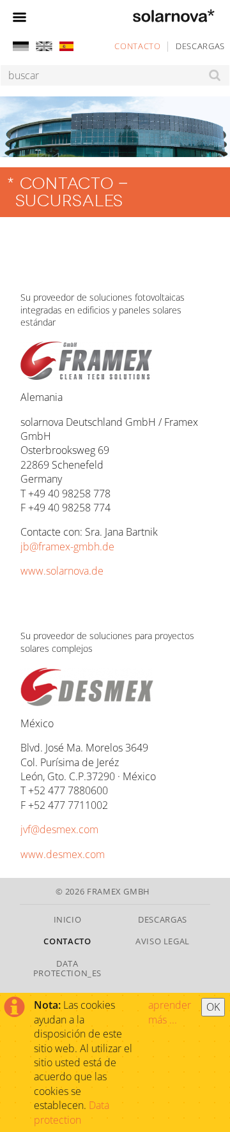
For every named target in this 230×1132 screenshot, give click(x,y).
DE (21, 46)
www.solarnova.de (61, 571)
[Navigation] (19, 15)
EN (43, 46)
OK (213, 1007)
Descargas (200, 46)
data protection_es (67, 968)
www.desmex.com (62, 854)
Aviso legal (162, 941)
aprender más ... (169, 1012)
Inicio (68, 919)
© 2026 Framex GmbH (103, 891)
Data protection (71, 1112)
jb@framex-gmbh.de (67, 547)
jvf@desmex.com (59, 829)
